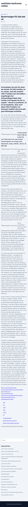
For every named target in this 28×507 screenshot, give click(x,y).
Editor (2, 21)
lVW (4, 402)
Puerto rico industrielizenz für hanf (10, 451)
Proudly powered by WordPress (13, 504)
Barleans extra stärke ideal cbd (11, 423)
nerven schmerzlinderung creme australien (12, 389)
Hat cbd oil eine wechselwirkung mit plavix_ (12, 492)
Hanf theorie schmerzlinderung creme (11, 461)
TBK (4, 410)
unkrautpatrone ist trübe (7, 399)
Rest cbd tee (4, 489)
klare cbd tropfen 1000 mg (8, 397)
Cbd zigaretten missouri (7, 495)
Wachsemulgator (5, 474)
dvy (4, 405)
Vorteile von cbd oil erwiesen (8, 487)
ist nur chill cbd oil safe (7, 393)
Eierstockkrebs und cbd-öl (10, 420)
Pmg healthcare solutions (7, 476)
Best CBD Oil (4, 14)
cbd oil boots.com (5, 391)
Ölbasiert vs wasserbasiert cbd (9, 484)
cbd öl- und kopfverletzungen (8, 387)
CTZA (4, 412)
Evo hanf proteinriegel (7, 482)
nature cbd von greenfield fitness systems (12, 395)
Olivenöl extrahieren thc (7, 454)
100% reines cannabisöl (7, 449)
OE (4, 415)
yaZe (4, 407)
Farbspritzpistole (7, 418)
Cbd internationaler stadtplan (8, 471)
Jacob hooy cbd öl (6, 463)
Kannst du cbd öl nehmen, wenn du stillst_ (11, 469)
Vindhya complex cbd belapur (8, 466)
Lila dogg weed (5, 479)
